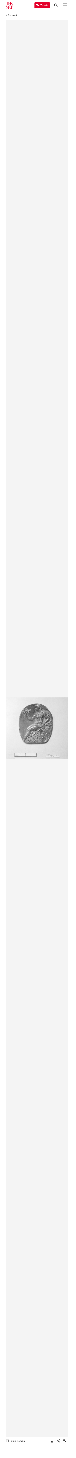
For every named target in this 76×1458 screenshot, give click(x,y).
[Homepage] (9, 5)
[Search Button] (56, 5)
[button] (37, 728)
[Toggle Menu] (65, 5)
